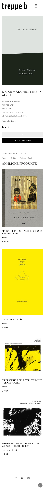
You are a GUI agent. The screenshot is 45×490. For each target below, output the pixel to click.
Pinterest (23, 158)
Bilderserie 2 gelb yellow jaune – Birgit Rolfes (22, 381)
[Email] (28, 478)
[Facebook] (22, 478)
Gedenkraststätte (13, 319)
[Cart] (36, 6)
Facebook (6, 158)
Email (30, 158)
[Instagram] (16, 478)
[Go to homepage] (14, 6)
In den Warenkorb (22, 140)
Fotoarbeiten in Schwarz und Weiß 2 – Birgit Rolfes (20, 444)
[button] (41, 6)
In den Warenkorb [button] (9, 237)
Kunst (13, 121)
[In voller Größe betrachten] (5, 20)
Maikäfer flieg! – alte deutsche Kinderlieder (22, 232)
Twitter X (14, 158)
